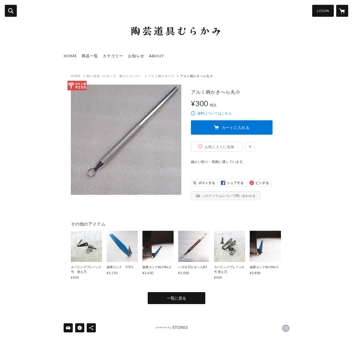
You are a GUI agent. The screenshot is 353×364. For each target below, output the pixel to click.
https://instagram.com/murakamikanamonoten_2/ (285, 328)
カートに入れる (236, 127)
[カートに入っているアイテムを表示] (342, 11)
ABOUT (156, 55)
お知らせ (136, 55)
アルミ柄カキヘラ (161, 76)
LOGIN (323, 11)
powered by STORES (171, 327)
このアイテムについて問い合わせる (229, 196)
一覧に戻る (176, 298)
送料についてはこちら (214, 113)
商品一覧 (90, 55)
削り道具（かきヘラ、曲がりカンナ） (114, 76)
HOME (70, 55)
